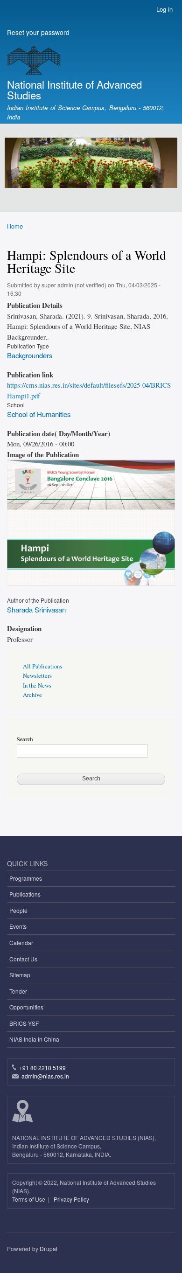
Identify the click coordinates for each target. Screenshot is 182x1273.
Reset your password (38, 32)
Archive (32, 695)
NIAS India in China (34, 1039)
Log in (164, 9)
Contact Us (23, 959)
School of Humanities (38, 414)
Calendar (21, 942)
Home (15, 226)
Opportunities (26, 1007)
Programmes (25, 878)
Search (25, 739)
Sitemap (19, 975)
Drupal (48, 1248)
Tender (18, 991)
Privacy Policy (71, 1199)
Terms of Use (29, 1199)
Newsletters (37, 676)
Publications (25, 894)
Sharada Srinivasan (36, 609)
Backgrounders (29, 355)
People (18, 910)
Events (18, 926)
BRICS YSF (24, 1023)
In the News (37, 685)
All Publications (42, 666)
